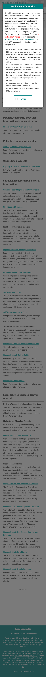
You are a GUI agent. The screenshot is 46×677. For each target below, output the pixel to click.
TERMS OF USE (30, 39)
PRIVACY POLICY (12, 39)
